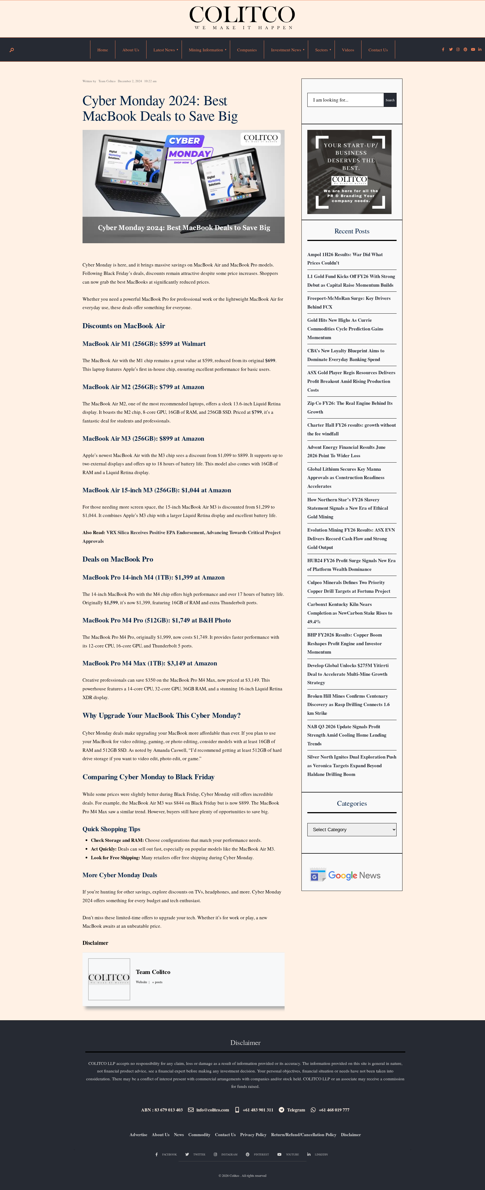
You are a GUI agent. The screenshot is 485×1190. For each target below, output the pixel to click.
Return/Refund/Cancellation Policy (304, 1134)
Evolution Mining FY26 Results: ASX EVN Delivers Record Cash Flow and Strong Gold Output (351, 538)
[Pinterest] (465, 49)
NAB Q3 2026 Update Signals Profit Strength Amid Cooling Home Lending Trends (346, 735)
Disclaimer (95, 943)
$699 (270, 360)
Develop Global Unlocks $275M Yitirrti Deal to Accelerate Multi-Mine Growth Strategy (348, 674)
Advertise (138, 1134)
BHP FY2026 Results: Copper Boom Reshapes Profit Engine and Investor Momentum (344, 643)
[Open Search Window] (11, 50)
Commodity (199, 1134)
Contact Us (378, 49)
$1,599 (111, 602)
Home (102, 49)
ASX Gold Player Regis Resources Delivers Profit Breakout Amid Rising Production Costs (351, 381)
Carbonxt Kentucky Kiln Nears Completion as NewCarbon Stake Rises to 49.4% (349, 613)
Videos (348, 49)
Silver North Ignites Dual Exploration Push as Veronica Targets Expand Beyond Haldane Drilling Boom (351, 765)
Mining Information (206, 49)
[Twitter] (450, 49)
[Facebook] (443, 49)
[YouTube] (472, 49)
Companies (247, 49)
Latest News (164, 49)
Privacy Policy (253, 1134)
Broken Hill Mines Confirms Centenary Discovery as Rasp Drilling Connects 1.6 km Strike (348, 704)
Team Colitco (107, 81)
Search (390, 100)
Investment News (286, 49)
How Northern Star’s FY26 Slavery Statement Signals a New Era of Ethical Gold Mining (347, 508)
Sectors (321, 49)
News (179, 1134)
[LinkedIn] (479, 49)
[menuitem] (164, 49)
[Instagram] (457, 49)
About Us (130, 49)
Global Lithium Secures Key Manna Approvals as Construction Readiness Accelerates (346, 477)
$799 (257, 411)
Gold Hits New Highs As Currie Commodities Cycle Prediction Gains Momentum (345, 328)
